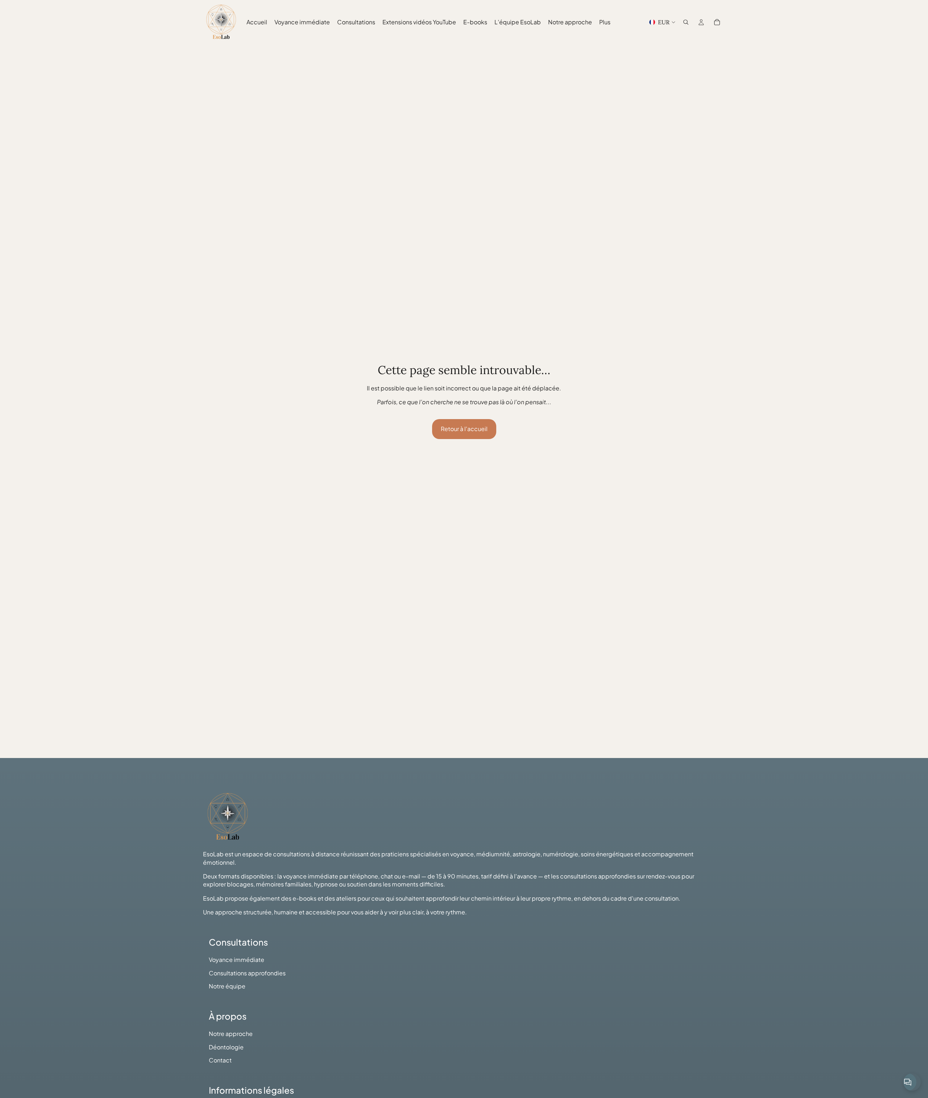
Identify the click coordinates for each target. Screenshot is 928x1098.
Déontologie (226, 1047)
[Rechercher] (686, 22)
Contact (220, 1060)
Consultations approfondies (247, 973)
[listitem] (605, 22)
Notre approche (231, 1033)
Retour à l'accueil (464, 429)
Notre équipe (227, 986)
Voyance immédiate (236, 959)
